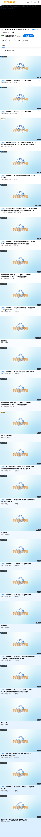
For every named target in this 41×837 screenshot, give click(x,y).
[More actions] (39, 80)
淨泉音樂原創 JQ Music (13, 36)
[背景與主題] (34, 2)
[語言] (31, 2)
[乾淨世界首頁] (9, 2)
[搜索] (28, 2)
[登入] (38, 2)
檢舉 (26, 40)
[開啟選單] (2, 2)
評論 (3, 45)
